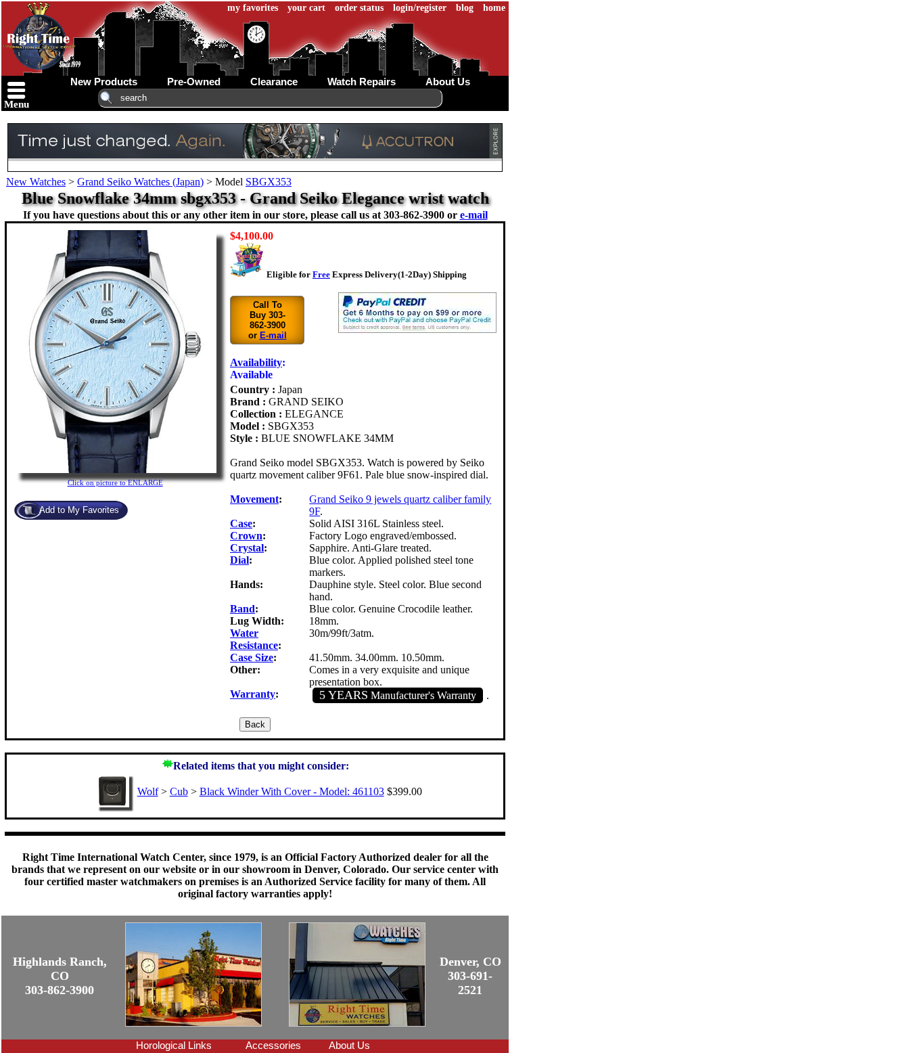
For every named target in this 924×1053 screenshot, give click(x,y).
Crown (246, 535)
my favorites (252, 8)
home (494, 8)
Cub (179, 791)
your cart (306, 8)
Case (241, 523)
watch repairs (361, 81)
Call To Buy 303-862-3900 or (267, 320)
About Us (349, 1045)
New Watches (36, 181)
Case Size (251, 657)
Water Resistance (254, 639)
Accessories (273, 1045)
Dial (239, 560)
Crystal (247, 548)
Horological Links (174, 1045)
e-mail (474, 215)
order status (359, 8)
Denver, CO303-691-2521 (470, 976)
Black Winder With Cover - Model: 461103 (292, 791)
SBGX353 (269, 181)
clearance (274, 81)
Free (321, 274)
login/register (419, 8)
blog (464, 8)
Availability (256, 362)
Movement (254, 499)
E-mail (273, 335)
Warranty (252, 694)
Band (242, 608)
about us (447, 81)
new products (103, 81)
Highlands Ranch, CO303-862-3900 (60, 976)
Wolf (147, 791)
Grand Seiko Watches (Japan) (140, 181)
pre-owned (194, 81)
